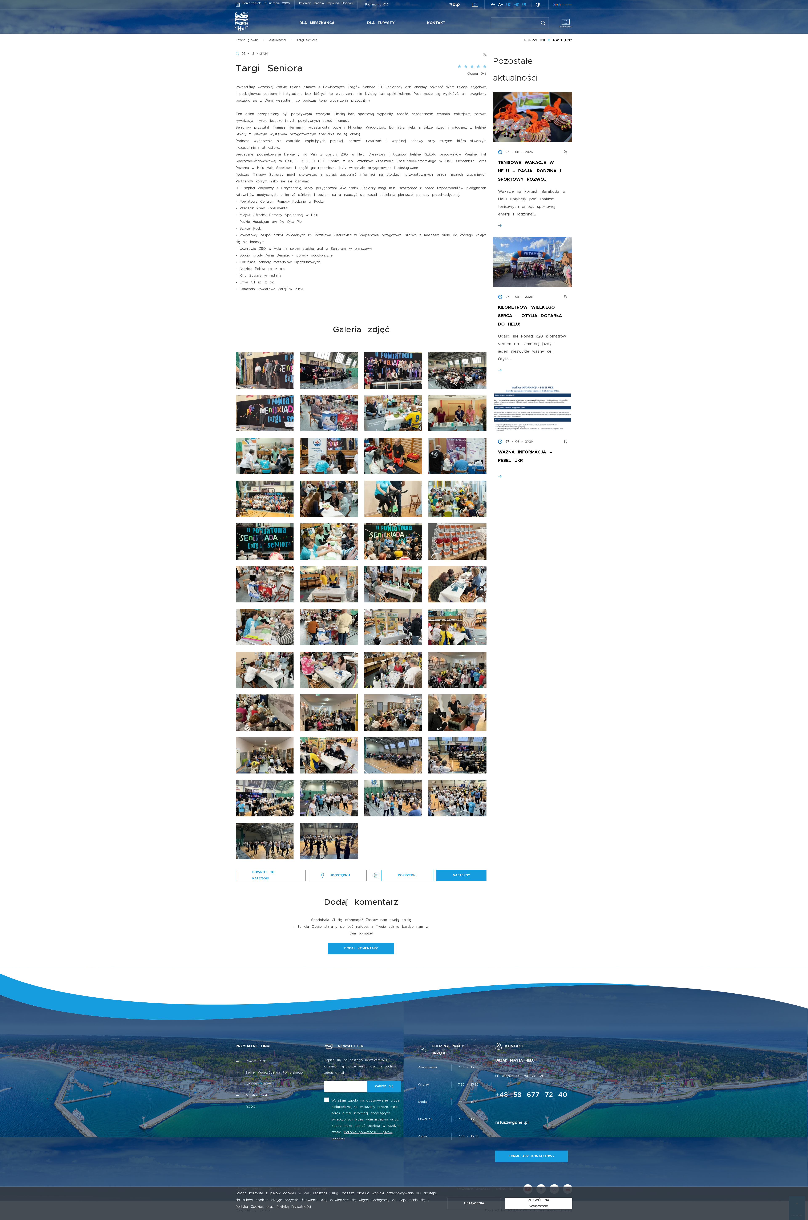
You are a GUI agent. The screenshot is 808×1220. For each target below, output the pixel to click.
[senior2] (329, 370)
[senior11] (393, 456)
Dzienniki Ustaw (258, 1084)
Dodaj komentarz (361, 948)
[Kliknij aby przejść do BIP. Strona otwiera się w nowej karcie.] (454, 5)
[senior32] (457, 670)
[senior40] (457, 755)
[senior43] (393, 798)
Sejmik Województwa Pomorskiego (274, 1072)
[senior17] (265, 541)
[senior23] (393, 584)
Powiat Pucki (256, 1061)
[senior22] (329, 584)
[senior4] (457, 370)
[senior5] (265, 413)
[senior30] (329, 670)
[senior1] (265, 370)
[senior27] (393, 627)
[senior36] (457, 712)
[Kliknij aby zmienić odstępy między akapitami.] (524, 5)
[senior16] (457, 499)
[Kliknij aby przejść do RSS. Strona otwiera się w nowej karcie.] (485, 54)
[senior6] (329, 413)
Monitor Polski (257, 1095)
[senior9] (265, 456)
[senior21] (265, 584)
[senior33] (265, 712)
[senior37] (265, 755)
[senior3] (393, 370)
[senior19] (393, 541)
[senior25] (265, 627)
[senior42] (329, 798)
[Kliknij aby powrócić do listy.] (549, 40)
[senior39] (393, 755)
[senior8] (457, 413)
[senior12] (457, 456)
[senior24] (457, 584)
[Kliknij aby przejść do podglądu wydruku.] (375, 875)
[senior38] (329, 755)
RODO (250, 1106)
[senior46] (329, 841)
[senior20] (457, 541)
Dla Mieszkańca (317, 23)
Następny (562, 40)
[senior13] (265, 499)
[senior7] (393, 413)
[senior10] (329, 456)
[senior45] (265, 841)
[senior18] (329, 541)
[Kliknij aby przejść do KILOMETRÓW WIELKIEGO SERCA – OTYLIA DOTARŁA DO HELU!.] (532, 262)
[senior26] (329, 627)
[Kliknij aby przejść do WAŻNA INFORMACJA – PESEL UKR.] (532, 407)
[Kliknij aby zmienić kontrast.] (538, 5)
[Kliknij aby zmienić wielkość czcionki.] (493, 5)
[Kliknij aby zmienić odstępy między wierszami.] (508, 5)
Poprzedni (534, 40)
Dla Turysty (381, 23)
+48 (531, 1095)
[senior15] (393, 499)
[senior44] (457, 798)
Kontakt (436, 23)
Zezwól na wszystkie (538, 1203)
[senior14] (329, 499)
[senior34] (329, 712)
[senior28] (457, 627)
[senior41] (265, 798)
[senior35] (393, 712)
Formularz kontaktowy (531, 1156)
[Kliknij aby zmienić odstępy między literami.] (500, 5)
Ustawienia (474, 1203)
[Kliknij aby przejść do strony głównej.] (254, 21)
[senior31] (393, 670)
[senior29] (265, 670)
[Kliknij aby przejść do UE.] (475, 5)
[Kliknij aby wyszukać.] (543, 23)
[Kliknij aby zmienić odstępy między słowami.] (516, 5)
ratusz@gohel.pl (512, 1122)
